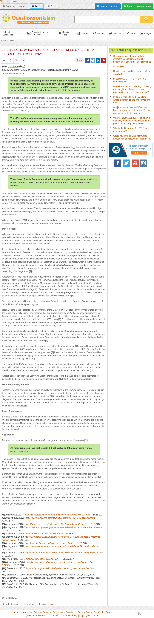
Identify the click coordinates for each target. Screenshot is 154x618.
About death (119, 66)
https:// (29, 546)
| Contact (95, 615)
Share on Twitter (93, 60)
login (41, 604)
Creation (12, 40)
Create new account (15, 6)
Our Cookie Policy (103, 612)
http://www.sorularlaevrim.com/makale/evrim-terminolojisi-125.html (57, 514)
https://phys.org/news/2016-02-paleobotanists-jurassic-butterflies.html (60, 568)
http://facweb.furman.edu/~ (38, 552)
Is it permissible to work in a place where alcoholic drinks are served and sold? (131, 100)
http (27, 533)
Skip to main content (9, 1)
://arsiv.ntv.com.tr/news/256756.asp (46, 533)
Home (3, 40)
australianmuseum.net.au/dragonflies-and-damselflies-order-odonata (65, 546)
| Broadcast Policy (69, 615)
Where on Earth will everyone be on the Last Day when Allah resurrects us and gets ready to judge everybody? (132, 121)
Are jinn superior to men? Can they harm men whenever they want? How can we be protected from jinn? (131, 110)
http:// (27, 536)
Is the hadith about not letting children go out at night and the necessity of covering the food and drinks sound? (132, 89)
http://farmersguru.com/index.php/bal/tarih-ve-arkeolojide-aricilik (57, 524)
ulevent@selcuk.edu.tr (13, 73)
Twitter (126, 163)
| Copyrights (84, 615)
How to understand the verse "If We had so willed (132, 72)
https (28, 527)
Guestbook (58, 612)
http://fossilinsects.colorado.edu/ (42, 559)
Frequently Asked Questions (40, 33)
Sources (47, 612)
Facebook (117, 163)
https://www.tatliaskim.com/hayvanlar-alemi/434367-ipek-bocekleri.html (60, 518)
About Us (18, 612)
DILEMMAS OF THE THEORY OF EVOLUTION (130, 80)
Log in (38, 6)
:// (31, 527)
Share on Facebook (87, 60)
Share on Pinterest (103, 60)
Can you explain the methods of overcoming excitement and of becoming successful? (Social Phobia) (132, 59)
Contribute (71, 612)
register (50, 604)
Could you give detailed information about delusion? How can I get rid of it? (132, 137)
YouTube (135, 163)
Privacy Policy (85, 612)
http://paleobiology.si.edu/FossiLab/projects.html (49, 543)
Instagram (144, 163)
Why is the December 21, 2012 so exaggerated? (130, 129)
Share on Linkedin (98, 60)
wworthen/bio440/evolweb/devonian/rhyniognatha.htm (77, 552)
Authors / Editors (32, 612)
